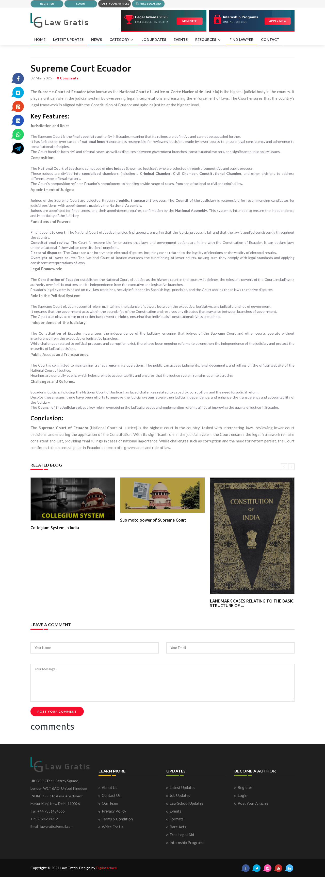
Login (242, 795)
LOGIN (80, 3)
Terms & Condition (117, 819)
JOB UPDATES (154, 39)
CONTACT (270, 39)
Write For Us (112, 826)
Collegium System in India (54, 527)
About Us (109, 787)
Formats (177, 819)
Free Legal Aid (182, 834)
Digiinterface (106, 868)
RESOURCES (206, 39)
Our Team (110, 803)
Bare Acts (178, 826)
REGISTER (47, 3)
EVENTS (181, 39)
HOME (39, 39)
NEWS (96, 39)
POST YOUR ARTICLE (114, 3)
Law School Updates (186, 803)
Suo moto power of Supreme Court (153, 520)
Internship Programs (187, 842)
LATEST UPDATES (68, 39)
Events (175, 811)
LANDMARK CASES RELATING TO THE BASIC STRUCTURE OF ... (252, 603)
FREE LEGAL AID (150, 3)
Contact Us (111, 795)
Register (245, 787)
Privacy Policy (114, 811)
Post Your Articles (253, 803)
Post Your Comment (57, 711)
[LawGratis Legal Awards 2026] (164, 21)
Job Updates (180, 795)
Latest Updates (182, 787)
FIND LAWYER (241, 39)
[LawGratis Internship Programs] (252, 21)
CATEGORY (119, 39)
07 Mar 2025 (41, 78)
